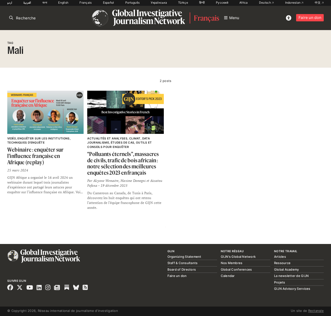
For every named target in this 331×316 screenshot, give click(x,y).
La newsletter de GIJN (291, 276)
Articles (280, 257)
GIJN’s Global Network (238, 257)
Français (85, 2)
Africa (243, 2)
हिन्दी (202, 2)
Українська (159, 2)
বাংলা (44, 2)
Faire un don (310, 17)
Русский (222, 2)
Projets (279, 282)
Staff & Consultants (182, 263)
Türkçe (183, 2)
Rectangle (316, 311)
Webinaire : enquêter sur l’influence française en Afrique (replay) (35, 155)
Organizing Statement (184, 257)
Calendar (228, 276)
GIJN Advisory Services (292, 289)
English (63, 2)
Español (108, 2)
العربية (27, 2)
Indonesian (293, 2)
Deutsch (265, 2)
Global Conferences (236, 269)
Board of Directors (181, 269)
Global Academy (286, 269)
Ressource (282, 263)
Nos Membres (232, 263)
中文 (318, 2)
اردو (9, 2)
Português (132, 2)
